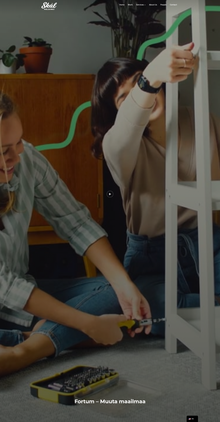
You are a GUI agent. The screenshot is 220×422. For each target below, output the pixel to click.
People (163, 5)
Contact (173, 5)
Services (140, 5)
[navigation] (192, 419)
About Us (153, 5)
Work (130, 5)
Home (121, 5)
